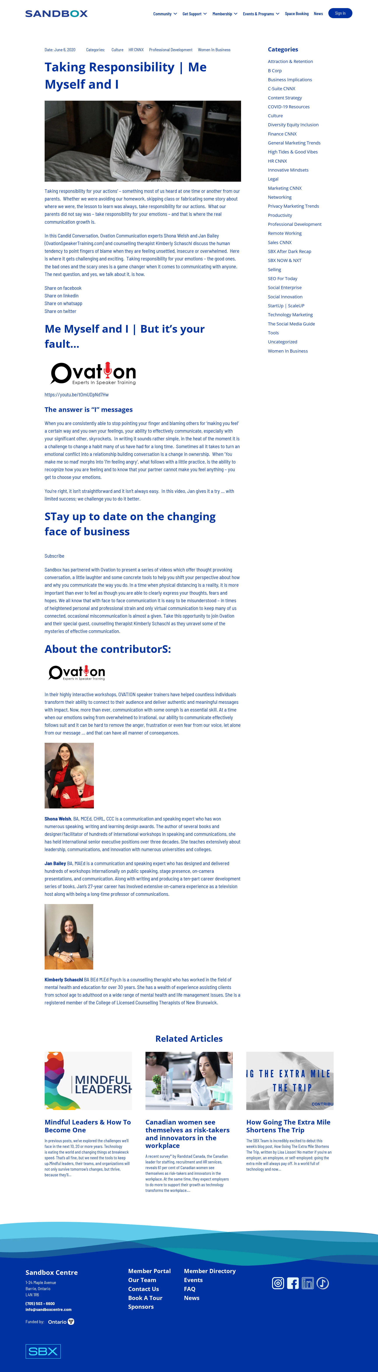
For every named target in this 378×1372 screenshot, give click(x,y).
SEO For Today (282, 278)
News (318, 13)
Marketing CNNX (285, 188)
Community (162, 13)
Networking (280, 197)
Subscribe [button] (54, 556)
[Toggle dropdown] (175, 14)
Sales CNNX (280, 242)
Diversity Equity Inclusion (293, 125)
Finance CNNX (282, 134)
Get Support (192, 13)
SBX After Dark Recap (289, 251)
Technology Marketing (290, 315)
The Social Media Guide (291, 324)
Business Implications (290, 80)
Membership (222, 13)
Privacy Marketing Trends (293, 206)
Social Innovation (285, 297)
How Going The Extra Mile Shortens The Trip (288, 1126)
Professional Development (170, 49)
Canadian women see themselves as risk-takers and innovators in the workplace (187, 1134)
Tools (273, 333)
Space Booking (297, 13)
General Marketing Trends (294, 143)
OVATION (127, 694)
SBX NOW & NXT (284, 260)
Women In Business (214, 49)
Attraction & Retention (290, 61)
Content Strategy (285, 98)
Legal (273, 179)
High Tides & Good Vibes (293, 152)
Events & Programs (258, 13)
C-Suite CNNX (281, 88)
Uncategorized (282, 342)
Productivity (280, 215)
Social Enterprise (285, 287)
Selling (274, 269)
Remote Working (285, 233)
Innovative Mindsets (288, 170)
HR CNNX (136, 49)
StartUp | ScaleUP (286, 306)
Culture (117, 49)
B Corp (275, 71)
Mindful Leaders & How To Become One (88, 1126)
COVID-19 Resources (289, 107)
